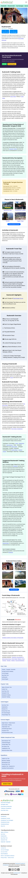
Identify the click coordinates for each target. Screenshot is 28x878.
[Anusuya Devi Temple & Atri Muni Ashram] (20, 205)
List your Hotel (4, 851)
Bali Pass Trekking (6, 760)
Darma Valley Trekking (7, 724)
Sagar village (13, 96)
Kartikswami (4, 677)
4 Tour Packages (13, 31)
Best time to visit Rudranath (11, 319)
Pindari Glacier (12, 722)
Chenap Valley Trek (6, 744)
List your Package (5, 849)
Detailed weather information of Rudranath (12, 637)
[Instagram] (12, 870)
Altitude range (7, 339)
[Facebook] (10, 870)
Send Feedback (4, 853)
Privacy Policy (4, 857)
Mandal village (6, 543)
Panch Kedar (14, 659)
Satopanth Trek (6, 693)
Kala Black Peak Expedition (8, 768)
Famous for (7, 355)
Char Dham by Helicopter (6, 806)
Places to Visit (11, 6)
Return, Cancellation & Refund (7, 855)
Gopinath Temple (13, 149)
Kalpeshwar (21, 443)
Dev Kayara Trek (5, 746)
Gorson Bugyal (5, 673)
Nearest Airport (8, 350)
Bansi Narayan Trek (6, 740)
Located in (6, 343)
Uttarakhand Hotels (5, 822)
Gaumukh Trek (4, 839)
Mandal (8, 221)
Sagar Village (14, 446)
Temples (9, 660)
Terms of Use (11, 857)
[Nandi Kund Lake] (7, 205)
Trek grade (7, 331)
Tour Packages (19, 6)
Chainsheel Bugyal (6, 742)
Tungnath (8, 669)
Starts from (7, 324)
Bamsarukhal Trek (6, 762)
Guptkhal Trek (5, 766)
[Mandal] (7, 216)
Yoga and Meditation (19, 660)
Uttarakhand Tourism (5, 818)
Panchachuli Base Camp (7, 732)
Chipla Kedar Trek (6, 726)
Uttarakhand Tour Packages (7, 820)
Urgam (11, 377)
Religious (20, 659)
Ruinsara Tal (5, 709)
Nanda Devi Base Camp (7, 750)
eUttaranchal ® (17, 873)
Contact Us (3, 848)
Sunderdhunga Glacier (7, 728)
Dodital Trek (4, 689)
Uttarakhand (3, 816)
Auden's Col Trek (6, 758)
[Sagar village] (20, 216)
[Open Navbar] (26, 2)
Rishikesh (15, 466)
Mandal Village (14, 450)
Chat (5, 64)
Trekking (13, 660)
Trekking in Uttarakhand (6, 808)
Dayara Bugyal (5, 679)
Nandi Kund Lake (8, 210)
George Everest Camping (7, 671)
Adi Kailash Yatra (4, 804)
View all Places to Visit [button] (14, 224)
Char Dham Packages (5, 802)
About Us (3, 826)
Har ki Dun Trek (5, 705)
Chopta (3, 669)
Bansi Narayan (9, 445)
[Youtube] (18, 870)
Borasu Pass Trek (6, 710)
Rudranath (3, 6)
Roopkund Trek (5, 730)
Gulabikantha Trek (6, 748)
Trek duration (7, 335)
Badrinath (8, 841)
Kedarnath (3, 841)
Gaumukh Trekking (6, 697)
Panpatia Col (12, 766)
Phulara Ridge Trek (6, 714)
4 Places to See (5, 31)
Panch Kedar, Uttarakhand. (17, 428)
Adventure (14, 657)
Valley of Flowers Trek (7, 687)
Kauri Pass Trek (5, 691)
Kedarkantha (4, 707)
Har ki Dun (3, 834)
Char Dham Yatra (4, 810)
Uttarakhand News (5, 824)
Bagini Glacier (5, 722)
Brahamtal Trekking (6, 695)
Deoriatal (13, 669)
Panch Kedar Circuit (18, 298)
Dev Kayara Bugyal (6, 712)
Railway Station (8, 346)
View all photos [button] (14, 589)
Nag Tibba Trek (5, 675)
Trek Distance (7, 328)
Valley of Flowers (4, 832)
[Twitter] (15, 870)
